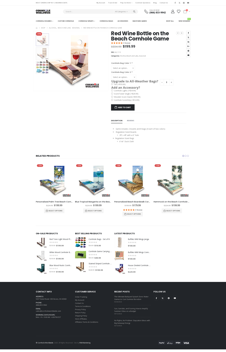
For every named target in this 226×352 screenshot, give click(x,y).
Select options (55, 211)
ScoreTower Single (126, 93)
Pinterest (188, 51)
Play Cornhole (125, 3)
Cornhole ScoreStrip (126, 100)
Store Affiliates (81, 319)
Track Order (112, 3)
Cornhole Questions (142, 3)
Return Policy (80, 312)
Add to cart (124, 107)
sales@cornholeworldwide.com (48, 311)
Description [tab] (116, 120)
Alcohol (123, 56)
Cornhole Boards (44, 21)
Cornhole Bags (106, 21)
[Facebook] (175, 3)
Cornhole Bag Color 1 (121, 63)
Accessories (123, 21)
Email (188, 55)
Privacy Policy (80, 309)
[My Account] (173, 11)
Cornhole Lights (125, 90)
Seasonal (142, 56)
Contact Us (164, 3)
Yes (120, 84)
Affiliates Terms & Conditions (86, 322)
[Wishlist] (179, 11)
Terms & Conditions (83, 306)
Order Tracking (81, 297)
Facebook (188, 33)
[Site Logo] (43, 11)
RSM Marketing (85, 343)
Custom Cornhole (66, 21)
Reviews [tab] (130, 120)
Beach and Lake (132, 56)
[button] (34, 61)
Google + (188, 46)
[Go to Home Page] (36, 27)
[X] (179, 3)
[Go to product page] (41, 242)
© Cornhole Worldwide (44, 343)
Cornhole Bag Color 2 (121, 72)
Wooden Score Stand (127, 97)
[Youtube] (188, 3)
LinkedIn (188, 42)
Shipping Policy (81, 316)
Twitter (188, 37)
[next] (182, 33)
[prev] (178, 33)
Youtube (174, 298)
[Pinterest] (184, 3)
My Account (101, 3)
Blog (155, 3)
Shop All (170, 21)
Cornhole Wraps (85, 21)
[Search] (134, 11)
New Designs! (184, 20)
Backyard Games (140, 21)
